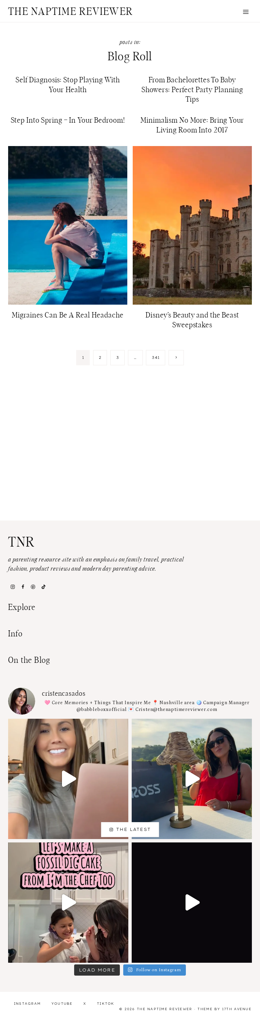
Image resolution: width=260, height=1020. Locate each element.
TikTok (105, 1003)
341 (155, 357)
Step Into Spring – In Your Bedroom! (68, 120)
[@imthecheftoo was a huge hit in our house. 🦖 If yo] (68, 902)
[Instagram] (12, 586)
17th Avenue (237, 1009)
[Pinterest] (33, 586)
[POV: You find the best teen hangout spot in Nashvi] (192, 902)
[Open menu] (245, 11)
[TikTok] (43, 586)
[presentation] (67, 225)
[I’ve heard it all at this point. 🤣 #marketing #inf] (68, 779)
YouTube (62, 1003)
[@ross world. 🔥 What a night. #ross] (192, 779)
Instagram (27, 1003)
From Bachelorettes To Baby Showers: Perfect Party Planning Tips (192, 89)
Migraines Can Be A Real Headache (67, 315)
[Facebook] (22, 586)
